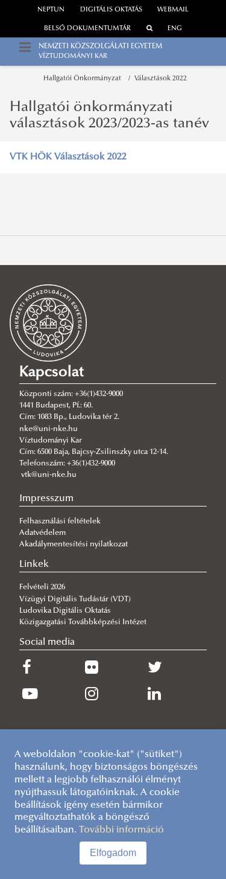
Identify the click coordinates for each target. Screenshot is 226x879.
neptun (50, 10)
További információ (121, 830)
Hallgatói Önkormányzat (84, 78)
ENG (175, 28)
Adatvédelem (42, 533)
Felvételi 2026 (42, 587)
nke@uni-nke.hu (48, 429)
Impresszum (46, 498)
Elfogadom (113, 853)
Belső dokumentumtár (87, 28)
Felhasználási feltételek (60, 521)
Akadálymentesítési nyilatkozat (73, 544)
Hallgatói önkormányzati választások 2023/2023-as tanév (109, 115)
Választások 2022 (160, 78)
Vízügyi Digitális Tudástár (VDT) (76, 599)
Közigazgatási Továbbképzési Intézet (82, 622)
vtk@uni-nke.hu (49, 475)
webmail (173, 10)
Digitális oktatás (111, 10)
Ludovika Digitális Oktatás (65, 611)
